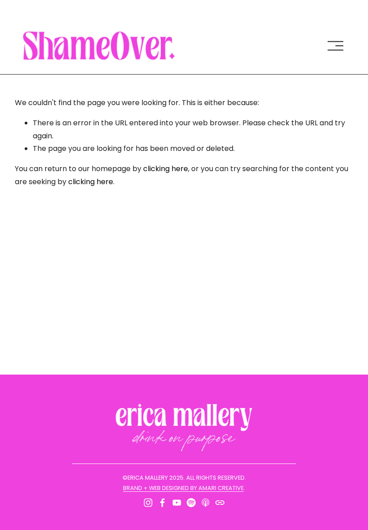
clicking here (165, 168)
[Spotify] (191, 502)
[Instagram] (148, 502)
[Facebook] (162, 502)
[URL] (219, 502)
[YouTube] (176, 502)
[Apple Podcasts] (205, 502)
